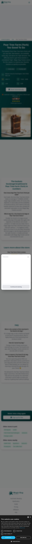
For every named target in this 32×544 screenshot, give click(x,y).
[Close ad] (28, 257)
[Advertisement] (16, 272)
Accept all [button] (8, 537)
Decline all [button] (23, 537)
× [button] (30, 517)
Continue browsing (16, 287)
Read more (22, 527)
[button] (16, 541)
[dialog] (16, 529)
